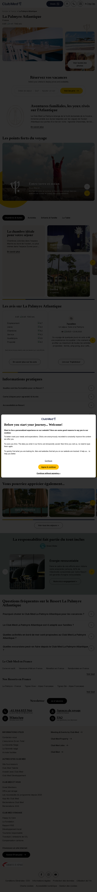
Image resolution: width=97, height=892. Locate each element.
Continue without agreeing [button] (48, 473)
